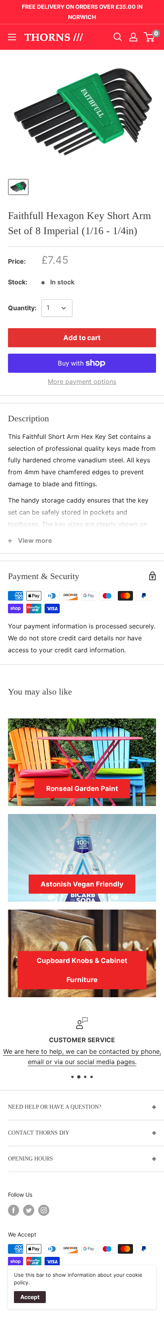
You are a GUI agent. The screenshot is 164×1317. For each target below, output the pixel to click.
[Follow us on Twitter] (28, 1210)
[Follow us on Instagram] (43, 1210)
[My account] (133, 37)
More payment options (82, 382)
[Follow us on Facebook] (13, 1210)
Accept (29, 1297)
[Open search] (117, 37)
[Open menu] (12, 37)
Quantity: (22, 308)
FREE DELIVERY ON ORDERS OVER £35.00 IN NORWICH (82, 11)
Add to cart (82, 338)
